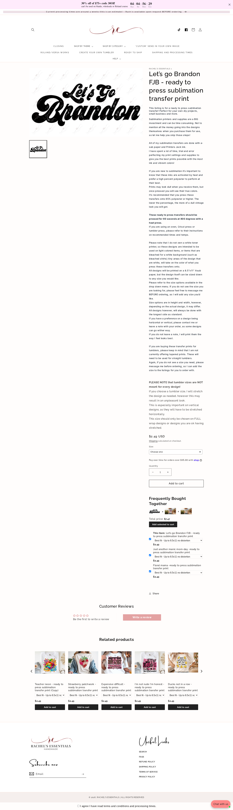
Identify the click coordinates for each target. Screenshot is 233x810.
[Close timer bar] (229, 4)
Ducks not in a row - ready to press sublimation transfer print (183, 687)
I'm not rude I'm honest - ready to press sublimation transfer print (150, 687)
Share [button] (156, 593)
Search (143, 752)
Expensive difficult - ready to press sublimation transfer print (116, 687)
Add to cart (50, 707)
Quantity (153, 466)
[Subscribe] (82, 774)
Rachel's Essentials (108, 797)
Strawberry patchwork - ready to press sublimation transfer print (83, 687)
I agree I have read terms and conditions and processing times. (118, 806)
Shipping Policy (147, 767)
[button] (32, 29)
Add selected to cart (163, 524)
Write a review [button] (142, 617)
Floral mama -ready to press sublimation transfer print (177, 567)
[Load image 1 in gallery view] (38, 149)
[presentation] (31, 671)
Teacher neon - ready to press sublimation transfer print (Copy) (49, 687)
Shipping (153, 441)
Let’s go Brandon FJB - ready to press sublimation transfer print (176, 535)
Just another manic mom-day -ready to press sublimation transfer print (176, 551)
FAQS (141, 757)
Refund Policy (147, 762)
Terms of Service (148, 772)
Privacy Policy (147, 777)
